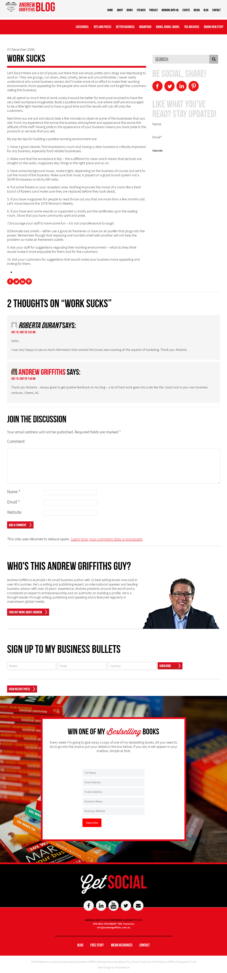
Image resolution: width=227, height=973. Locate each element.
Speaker (141, 10)
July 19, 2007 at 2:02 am (23, 332)
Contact (216, 10)
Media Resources (121, 945)
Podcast (153, 10)
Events (186, 10)
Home (110, 10)
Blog (206, 10)
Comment (16, 441)
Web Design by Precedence (114, 967)
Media (197, 10)
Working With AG (170, 10)
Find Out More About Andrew (25, 612)
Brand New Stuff (213, 27)
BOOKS (130, 10)
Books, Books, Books (167, 27)
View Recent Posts (19, 689)
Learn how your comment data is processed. (107, 538)
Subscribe (165, 666)
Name (14, 491)
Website (14, 512)
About (120, 10)
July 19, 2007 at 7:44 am (23, 378)
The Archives (191, 27)
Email (13, 502)
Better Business (125, 27)
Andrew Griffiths (41, 371)
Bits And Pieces (102, 27)
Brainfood (145, 27)
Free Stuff (97, 945)
